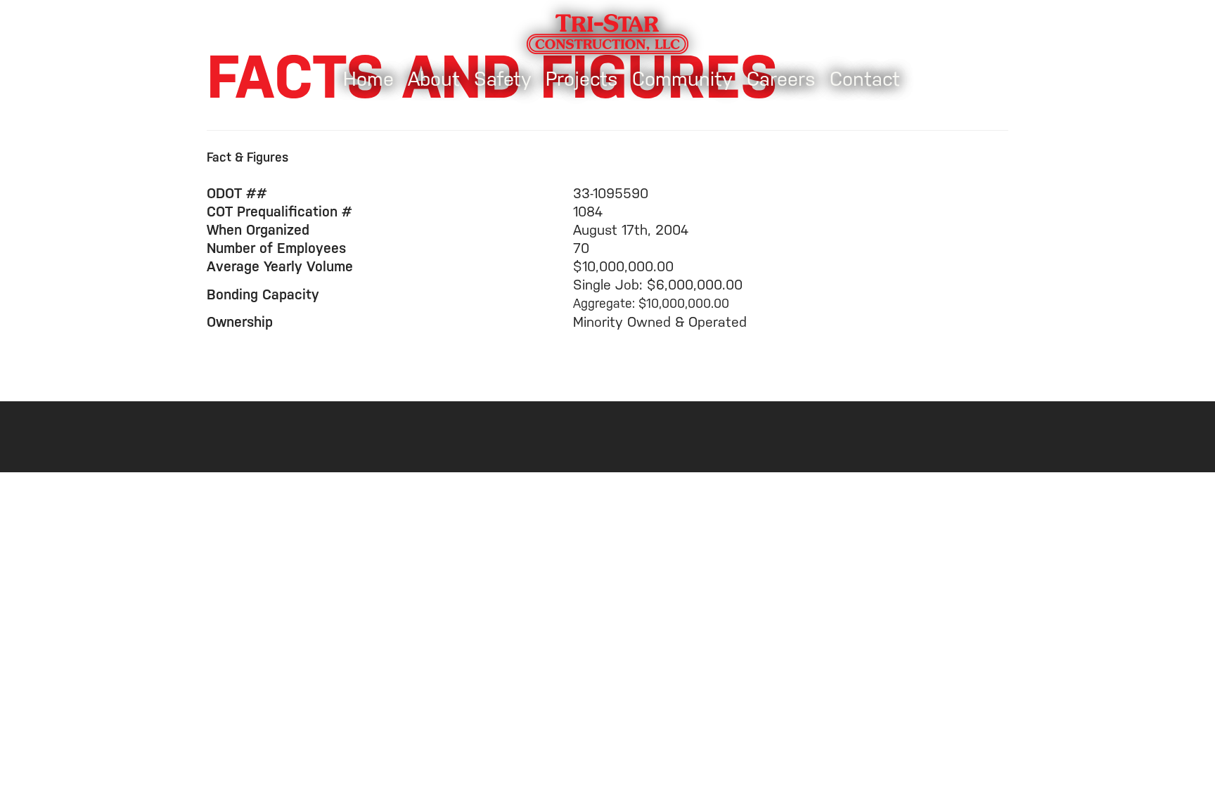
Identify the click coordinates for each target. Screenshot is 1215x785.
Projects (582, 79)
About (434, 79)
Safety (503, 79)
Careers (781, 79)
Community (682, 79)
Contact (865, 79)
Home (368, 79)
